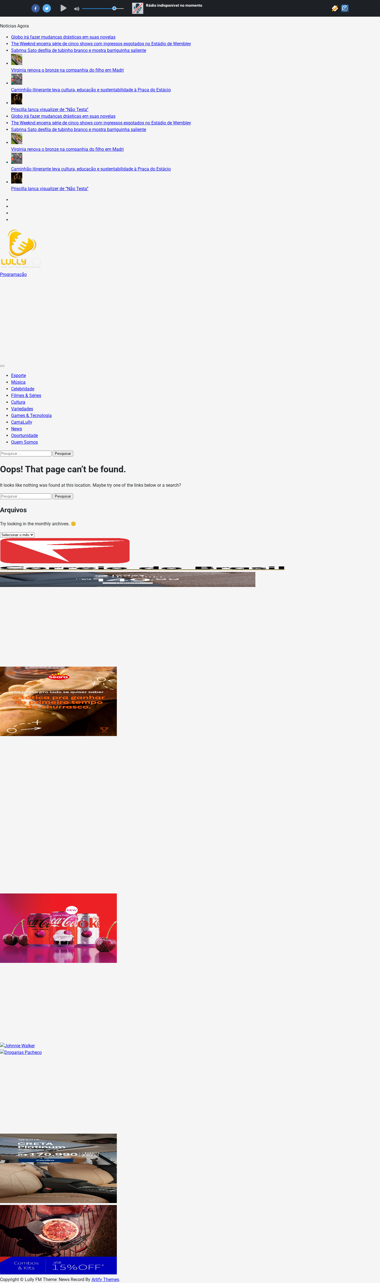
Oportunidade (24, 435)
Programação (13, 274)
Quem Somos (24, 442)
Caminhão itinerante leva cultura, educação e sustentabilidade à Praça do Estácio (91, 89)
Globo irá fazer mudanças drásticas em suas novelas (63, 37)
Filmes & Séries (26, 395)
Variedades (22, 408)
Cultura (18, 402)
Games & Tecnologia (31, 415)
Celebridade (22, 388)
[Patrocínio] (58, 734)
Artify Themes (105, 1279)
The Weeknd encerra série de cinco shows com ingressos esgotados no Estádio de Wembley (101, 43)
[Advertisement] (190, 319)
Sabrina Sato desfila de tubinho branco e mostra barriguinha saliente (78, 50)
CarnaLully (21, 422)
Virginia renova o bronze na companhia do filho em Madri (67, 70)
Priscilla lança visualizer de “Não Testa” (49, 109)
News (16, 428)
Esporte (18, 375)
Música (18, 382)
